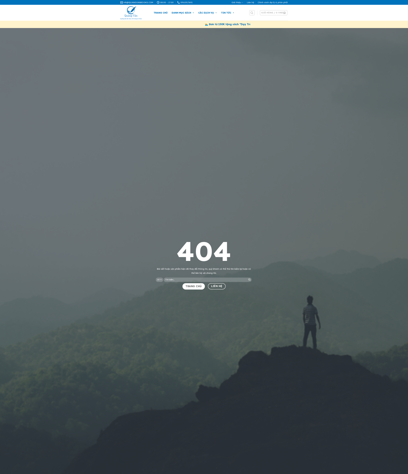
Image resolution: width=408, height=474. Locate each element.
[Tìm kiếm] (252, 12)
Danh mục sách (181, 12)
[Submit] (249, 279)
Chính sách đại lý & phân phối (273, 2)
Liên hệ (250, 2)
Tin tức (226, 12)
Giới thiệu (236, 2)
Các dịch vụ (206, 12)
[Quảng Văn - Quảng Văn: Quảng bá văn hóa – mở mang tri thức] (133, 13)
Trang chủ (161, 12)
